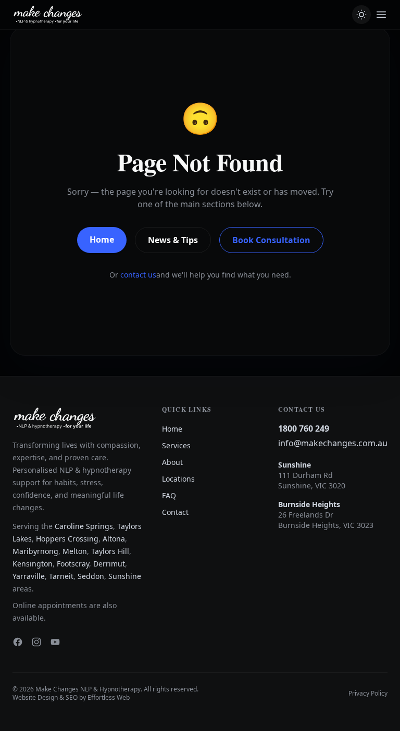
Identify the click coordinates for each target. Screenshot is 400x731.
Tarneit (61, 576)
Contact (175, 512)
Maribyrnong (35, 551)
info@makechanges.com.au (333, 443)
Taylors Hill (110, 551)
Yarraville (28, 576)
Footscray (73, 564)
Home (102, 239)
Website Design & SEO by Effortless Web (71, 697)
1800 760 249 (303, 428)
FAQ (169, 495)
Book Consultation (271, 240)
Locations (178, 479)
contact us (138, 275)
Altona (114, 539)
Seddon (91, 576)
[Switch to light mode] (361, 14)
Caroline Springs (84, 526)
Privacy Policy (368, 693)
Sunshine (124, 576)
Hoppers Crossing (67, 539)
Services (176, 445)
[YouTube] (55, 642)
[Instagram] (36, 642)
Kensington (32, 564)
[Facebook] (17, 642)
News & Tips (173, 240)
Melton (75, 551)
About (172, 462)
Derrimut (109, 564)
